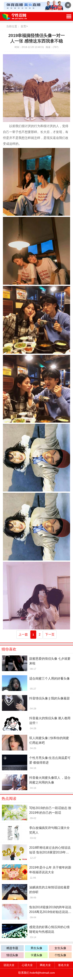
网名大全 (45, 965)
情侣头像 (12, 955)
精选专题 (12, 948)
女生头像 (60, 948)
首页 (23, 26)
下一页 (50, 634)
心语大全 (27, 965)
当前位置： (13, 26)
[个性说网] (20, 16)
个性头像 (60, 955)
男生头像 (36, 948)
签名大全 (63, 965)
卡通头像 (36, 955)
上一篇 (23, 634)
